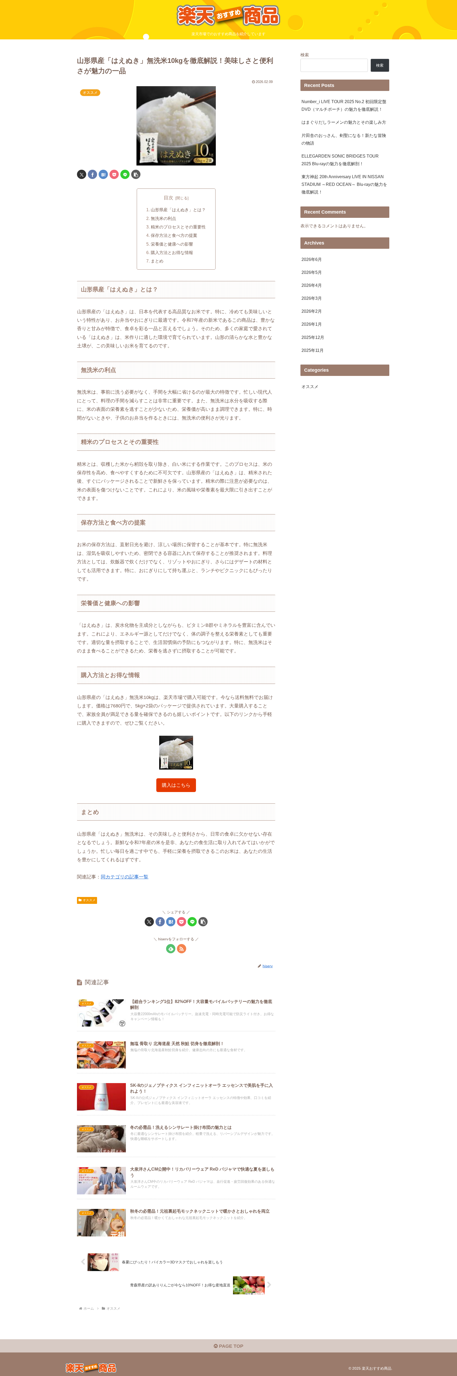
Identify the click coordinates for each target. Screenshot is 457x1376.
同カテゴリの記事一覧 (124, 877)
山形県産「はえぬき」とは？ (178, 209)
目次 (168, 197)
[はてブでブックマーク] (103, 174)
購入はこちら (176, 785)
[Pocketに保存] (114, 174)
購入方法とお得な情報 (172, 252)
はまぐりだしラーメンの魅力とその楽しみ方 (343, 122)
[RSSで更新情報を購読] (181, 948)
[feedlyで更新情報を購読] (170, 948)
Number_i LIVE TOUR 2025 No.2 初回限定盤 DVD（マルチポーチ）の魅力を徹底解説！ (343, 105)
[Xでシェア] (81, 174)
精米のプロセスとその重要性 (178, 226)
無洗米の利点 (163, 218)
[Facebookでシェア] (92, 174)
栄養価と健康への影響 (172, 244)
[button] (135, 174)
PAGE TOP (230, 1346)
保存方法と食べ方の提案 (174, 235)
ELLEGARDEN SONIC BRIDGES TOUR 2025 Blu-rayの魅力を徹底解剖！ (340, 160)
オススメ (89, 900)
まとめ (157, 261)
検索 (304, 54)
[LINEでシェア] (125, 174)
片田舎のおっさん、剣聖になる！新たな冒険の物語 (343, 139)
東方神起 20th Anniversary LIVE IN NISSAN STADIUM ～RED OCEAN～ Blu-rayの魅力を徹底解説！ (344, 184)
